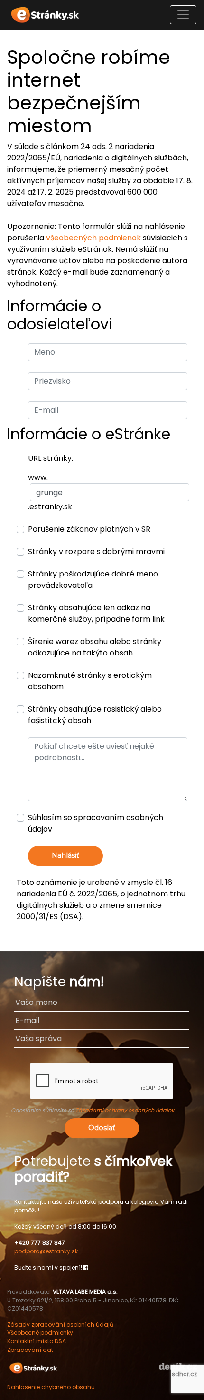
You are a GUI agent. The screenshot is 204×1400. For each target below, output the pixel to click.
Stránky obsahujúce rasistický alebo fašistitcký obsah (95, 715)
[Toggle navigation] (183, 14)
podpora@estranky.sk (46, 1251)
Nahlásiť (65, 855)
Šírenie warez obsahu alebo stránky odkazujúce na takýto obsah (94, 647)
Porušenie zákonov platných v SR (89, 529)
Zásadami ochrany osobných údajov (124, 1110)
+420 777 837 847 (39, 1243)
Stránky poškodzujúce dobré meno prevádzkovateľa (93, 579)
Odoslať (101, 1127)
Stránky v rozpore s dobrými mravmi (96, 551)
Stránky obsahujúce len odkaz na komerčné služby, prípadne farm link (96, 613)
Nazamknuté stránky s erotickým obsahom (90, 681)
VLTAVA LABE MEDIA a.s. (85, 1292)
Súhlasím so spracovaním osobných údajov (95, 823)
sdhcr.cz (184, 1374)
